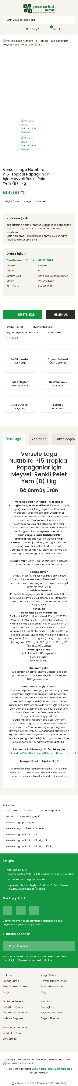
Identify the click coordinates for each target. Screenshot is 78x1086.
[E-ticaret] (38, 1083)
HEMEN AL (61, 315)
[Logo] (38, 8)
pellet (9, 816)
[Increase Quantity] (72, 303)
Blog (43, 992)
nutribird (29, 810)
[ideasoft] (19, 1083)
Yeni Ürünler (10, 1039)
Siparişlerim (48, 1007)
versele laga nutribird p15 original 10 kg (29, 846)
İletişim (7, 992)
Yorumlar (39, 439)
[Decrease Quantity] (6, 303)
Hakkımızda (10, 975)
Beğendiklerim (50, 1018)
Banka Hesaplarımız (53, 986)
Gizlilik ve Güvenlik (14, 1001)
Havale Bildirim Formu (54, 981)
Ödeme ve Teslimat (15, 1012)
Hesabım (46, 1001)
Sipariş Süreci (11, 981)
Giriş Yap (37, 29)
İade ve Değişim (13, 1018)
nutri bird (11, 810)
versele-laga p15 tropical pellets (26, 828)
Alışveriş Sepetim (51, 1012)
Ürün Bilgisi (14, 439)
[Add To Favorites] (41, 327)
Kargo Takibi (48, 975)
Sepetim (58, 29)
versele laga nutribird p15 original (26, 840)
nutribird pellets (51, 810)
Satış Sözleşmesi (13, 1007)
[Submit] (69, 946)
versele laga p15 (30, 816)
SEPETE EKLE (26, 315)
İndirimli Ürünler (12, 1033)
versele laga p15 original (21, 822)
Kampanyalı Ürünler (15, 1027)
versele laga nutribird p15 (21, 834)
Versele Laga (46, 281)
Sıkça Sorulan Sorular (16, 986)
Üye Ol (25, 29)
